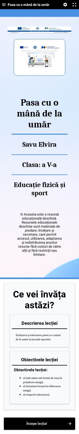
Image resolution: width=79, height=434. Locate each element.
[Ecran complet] (74, 4)
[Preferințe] (65, 4)
